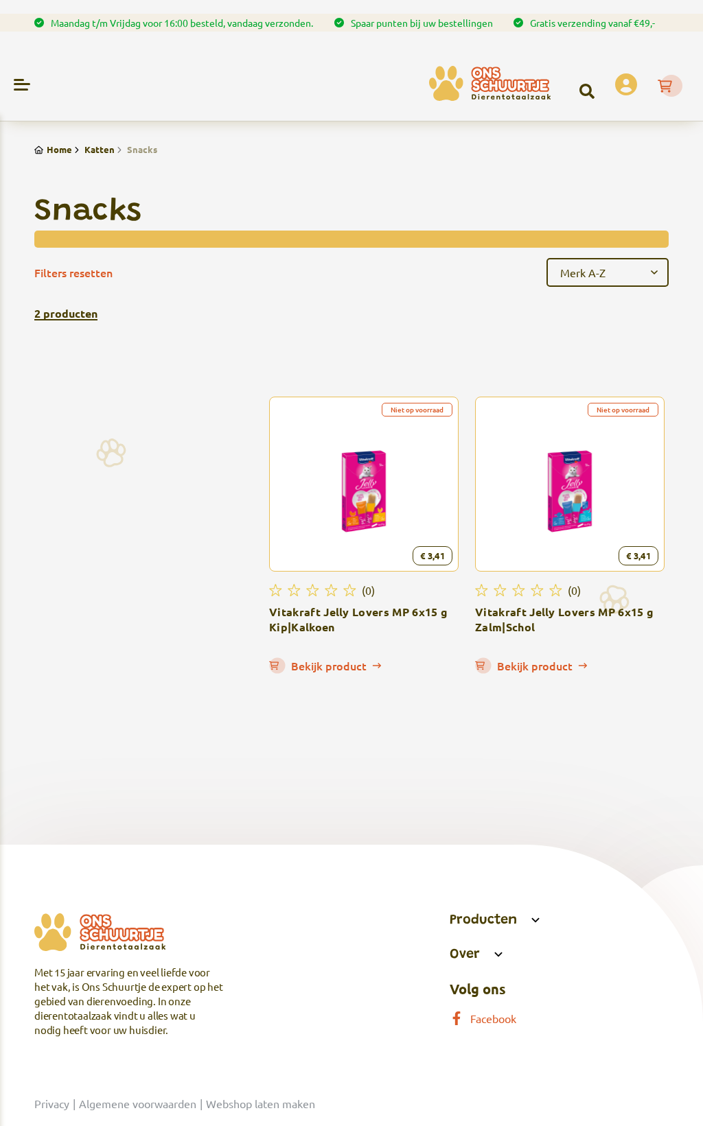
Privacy (51, 1103)
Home (59, 149)
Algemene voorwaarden (137, 1103)
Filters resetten (73, 272)
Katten (99, 149)
